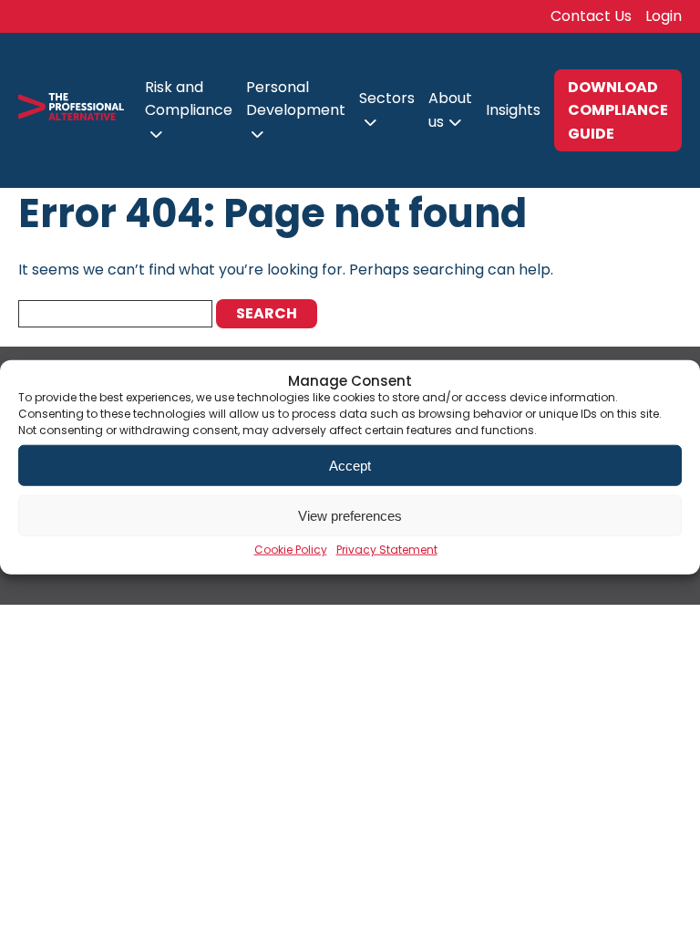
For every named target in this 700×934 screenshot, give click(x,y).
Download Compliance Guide (618, 110)
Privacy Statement (387, 549)
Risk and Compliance (188, 99)
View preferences (350, 515)
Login (663, 15)
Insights (513, 109)
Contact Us (591, 15)
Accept (350, 464)
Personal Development (295, 99)
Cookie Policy (290, 549)
